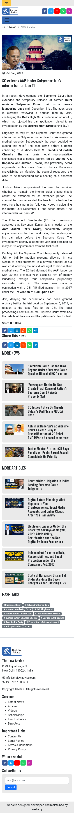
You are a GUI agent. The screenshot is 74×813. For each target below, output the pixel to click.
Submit (11, 787)
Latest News (16, 702)
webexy (37, 809)
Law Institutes (17, 719)
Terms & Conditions (20, 745)
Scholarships (16, 715)
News (13, 27)
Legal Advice (16, 740)
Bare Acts (14, 723)
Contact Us (15, 736)
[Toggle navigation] (7, 20)
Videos (12, 710)
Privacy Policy (17, 749)
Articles (13, 706)
